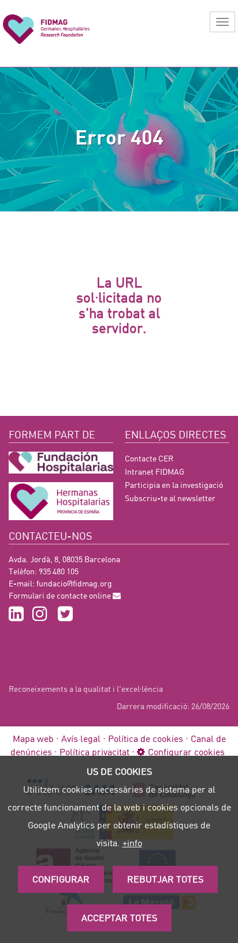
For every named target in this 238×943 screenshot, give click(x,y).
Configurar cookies (186, 751)
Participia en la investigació (174, 485)
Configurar (61, 878)
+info (132, 842)
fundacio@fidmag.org (74, 583)
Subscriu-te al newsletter (170, 498)
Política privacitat (94, 751)
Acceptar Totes (119, 917)
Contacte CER (149, 458)
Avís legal (81, 738)
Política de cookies (145, 738)
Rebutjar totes (165, 878)
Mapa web (33, 738)
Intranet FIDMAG (154, 471)
